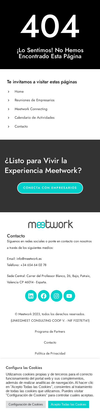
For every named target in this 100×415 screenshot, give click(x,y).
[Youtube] (69, 296)
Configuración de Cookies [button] (26, 404)
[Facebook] (44, 296)
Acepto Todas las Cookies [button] (68, 404)
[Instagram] (56, 296)
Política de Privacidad (50, 353)
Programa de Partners (50, 331)
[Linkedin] (31, 296)
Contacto (50, 342)
